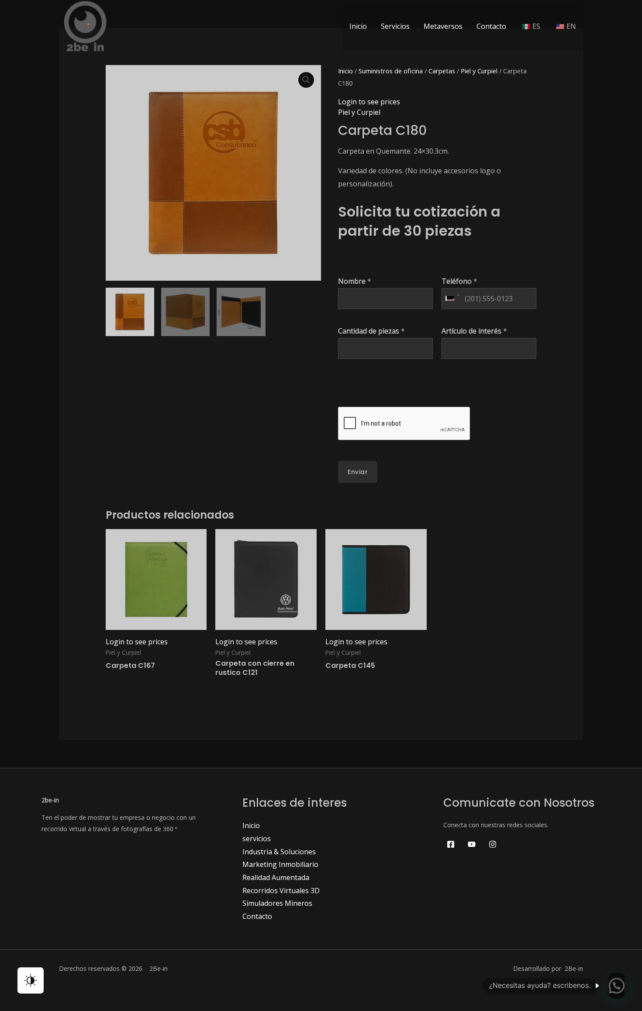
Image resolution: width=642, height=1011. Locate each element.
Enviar (358, 472)
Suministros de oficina (391, 70)
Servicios (395, 26)
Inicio (358, 26)
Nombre (354, 281)
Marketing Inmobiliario (280, 864)
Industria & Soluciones (279, 851)
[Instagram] (492, 844)
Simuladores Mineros (277, 903)
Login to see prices (369, 102)
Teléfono (459, 281)
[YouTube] (471, 844)
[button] (306, 80)
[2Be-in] (85, 25)
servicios (256, 838)
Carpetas (441, 70)
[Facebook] (450, 844)
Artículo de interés (474, 331)
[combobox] (452, 299)
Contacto (491, 26)
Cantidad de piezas (371, 331)
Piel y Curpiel (479, 70)
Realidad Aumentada (275, 877)
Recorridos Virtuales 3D (281, 890)
